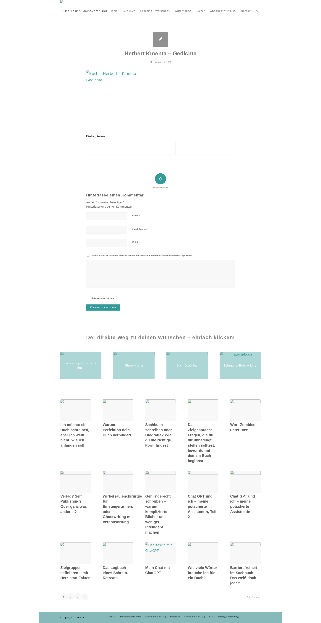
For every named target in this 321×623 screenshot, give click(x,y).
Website (136, 242)
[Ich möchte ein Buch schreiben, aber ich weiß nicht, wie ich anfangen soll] (75, 410)
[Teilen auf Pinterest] (160, 148)
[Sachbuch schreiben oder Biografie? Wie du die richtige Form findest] (160, 410)
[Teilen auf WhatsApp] (131, 148)
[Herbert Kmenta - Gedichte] (160, 39)
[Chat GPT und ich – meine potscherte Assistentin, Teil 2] (203, 482)
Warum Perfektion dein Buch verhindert (117, 430)
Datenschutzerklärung (102, 298)
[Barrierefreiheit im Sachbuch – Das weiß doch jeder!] (245, 553)
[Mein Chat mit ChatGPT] (160, 553)
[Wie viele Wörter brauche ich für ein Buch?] (203, 553)
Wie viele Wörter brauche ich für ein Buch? (202, 573)
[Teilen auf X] (101, 148)
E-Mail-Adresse (140, 228)
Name (136, 215)
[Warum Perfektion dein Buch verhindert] (118, 410)
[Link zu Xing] (258, 616)
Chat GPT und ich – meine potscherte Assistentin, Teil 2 (202, 506)
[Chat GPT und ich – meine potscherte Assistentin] (245, 482)
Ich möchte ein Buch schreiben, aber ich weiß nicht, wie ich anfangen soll (74, 435)
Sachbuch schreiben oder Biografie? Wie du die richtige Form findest (158, 435)
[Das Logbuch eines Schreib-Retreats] (118, 553)
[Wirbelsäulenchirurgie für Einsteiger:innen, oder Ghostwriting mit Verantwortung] (118, 482)
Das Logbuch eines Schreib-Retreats (115, 573)
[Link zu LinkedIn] (252, 616)
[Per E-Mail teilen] (220, 148)
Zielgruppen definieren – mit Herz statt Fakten (75, 573)
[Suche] (257, 11)
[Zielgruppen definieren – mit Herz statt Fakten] (75, 553)
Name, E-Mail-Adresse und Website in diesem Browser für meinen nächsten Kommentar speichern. (142, 255)
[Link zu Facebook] (247, 616)
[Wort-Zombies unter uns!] (245, 410)
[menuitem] (113, 11)
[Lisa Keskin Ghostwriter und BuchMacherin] (93, 11)
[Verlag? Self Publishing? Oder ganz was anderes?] (75, 482)
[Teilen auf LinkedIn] (190, 148)
